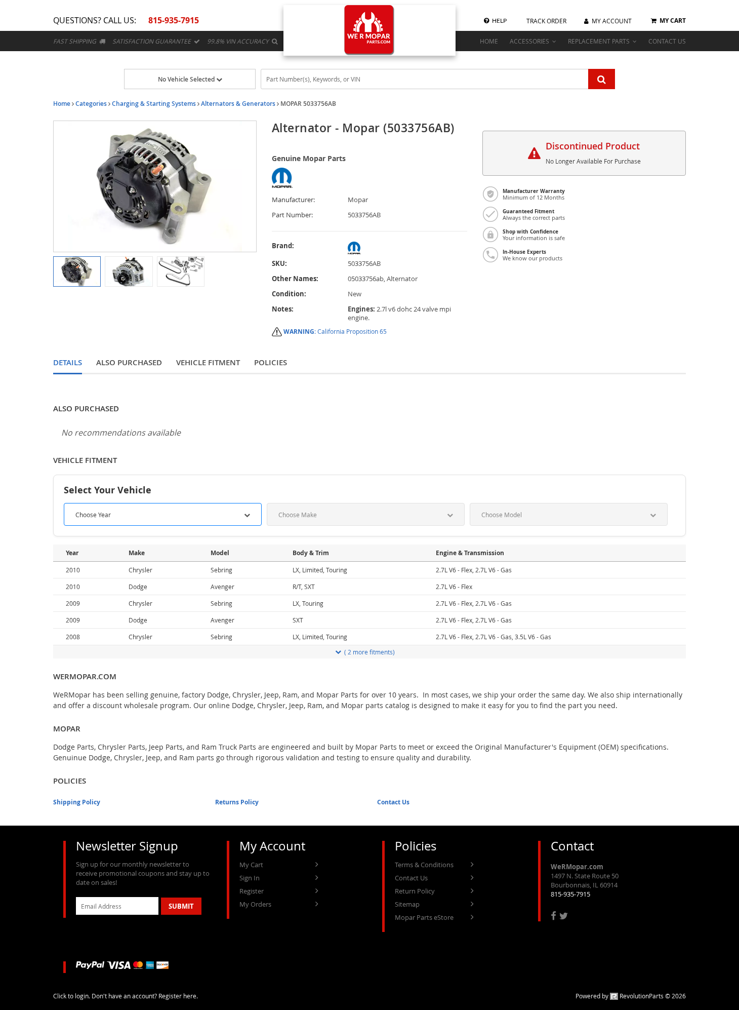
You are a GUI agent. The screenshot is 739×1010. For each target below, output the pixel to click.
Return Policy (415, 891)
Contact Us (393, 802)
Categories (91, 103)
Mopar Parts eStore (424, 917)
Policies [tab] (270, 362)
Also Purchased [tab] (129, 362)
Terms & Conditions (424, 864)
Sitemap (407, 904)
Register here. (178, 996)
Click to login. (71, 996)
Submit (181, 906)
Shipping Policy (76, 802)
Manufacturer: (293, 200)
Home (61, 103)
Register (251, 891)
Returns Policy (237, 802)
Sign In (249, 877)
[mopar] (408, 248)
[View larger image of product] (77, 271)
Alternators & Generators (238, 103)
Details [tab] (67, 362)
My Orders (255, 904)
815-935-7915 (570, 894)
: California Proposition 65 (335, 331)
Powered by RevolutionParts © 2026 (631, 996)
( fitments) (369, 652)
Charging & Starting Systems (154, 103)
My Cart (251, 864)
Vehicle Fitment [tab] (208, 362)
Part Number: (292, 215)
